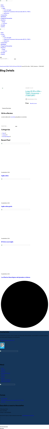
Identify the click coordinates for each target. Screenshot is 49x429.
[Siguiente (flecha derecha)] (3, 428)
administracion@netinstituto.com (7, 340)
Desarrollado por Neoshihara (28, 415)
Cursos (2, 6)
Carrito (3, 26)
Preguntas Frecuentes (6, 18)
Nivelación (3, 16)
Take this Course (33, 103)
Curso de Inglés (7, 10)
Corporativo (4, 15)
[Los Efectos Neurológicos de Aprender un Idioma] (15, 245)
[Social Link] (1, 417)
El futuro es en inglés (7, 242)
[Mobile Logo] (2, 29)
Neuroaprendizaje (6, 136)
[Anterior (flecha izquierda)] (1, 428)
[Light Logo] (9, 0)
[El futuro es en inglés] (15, 209)
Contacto (4, 23)
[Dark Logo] (3, 0)
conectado (13, 117)
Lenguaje (4, 134)
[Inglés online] (15, 143)
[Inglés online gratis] (15, 179)
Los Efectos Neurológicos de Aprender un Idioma (15, 277)
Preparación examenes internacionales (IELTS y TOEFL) (17, 11)
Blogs (3, 21)
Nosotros (3, 20)
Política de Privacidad (5, 381)
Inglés (3, 8)
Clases (3, 133)
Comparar (3, 371)
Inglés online (4, 176)
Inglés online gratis (6, 206)
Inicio (2, 5)
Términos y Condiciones (6, 380)
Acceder (3, 25)
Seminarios (6, 13)
